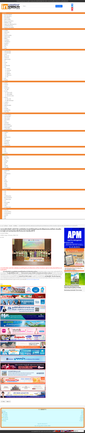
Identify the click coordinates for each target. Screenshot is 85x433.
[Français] (61, 431)
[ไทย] (68, 431)
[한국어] (63, 431)
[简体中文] (57, 431)
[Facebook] (77, 4)
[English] (54, 431)
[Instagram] (77, 10)
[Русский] (66, 431)
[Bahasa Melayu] (70, 431)
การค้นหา (59, 6)
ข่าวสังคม (6, 233)
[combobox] (39, 6)
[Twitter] (77, 6)
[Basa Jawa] (72, 431)
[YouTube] (77, 8)
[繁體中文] (59, 431)
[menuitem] (4, 13)
